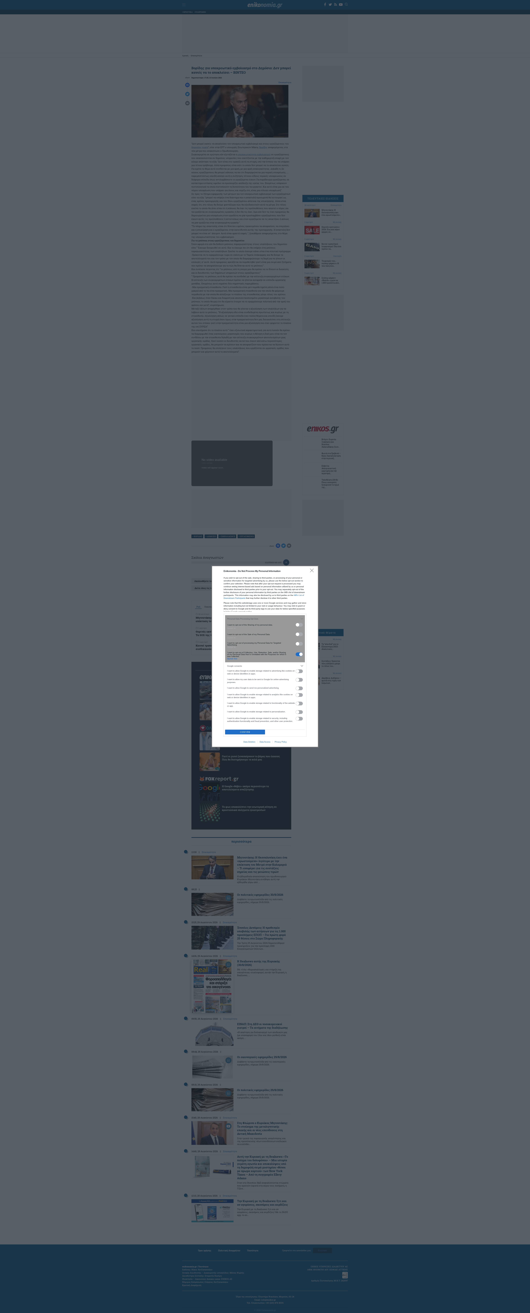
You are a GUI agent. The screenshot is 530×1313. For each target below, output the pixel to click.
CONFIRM (245, 732)
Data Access (265, 742)
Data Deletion (249, 742)
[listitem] (265, 618)
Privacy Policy (281, 742)
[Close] (312, 571)
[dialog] (265, 656)
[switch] (299, 625)
